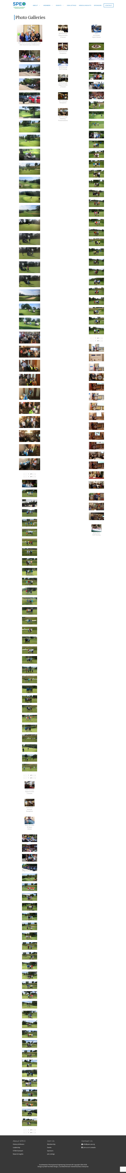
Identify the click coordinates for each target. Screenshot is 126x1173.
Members (46, 5)
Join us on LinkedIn (89, 1147)
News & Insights (85, 5)
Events (58, 5)
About (35, 5)
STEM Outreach (18, 1151)
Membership (51, 1144)
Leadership (16, 1147)
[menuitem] (36, 5)
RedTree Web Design (51, 1167)
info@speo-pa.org (89, 1144)
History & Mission (19, 1144)
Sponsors (97, 5)
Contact (108, 5)
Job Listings (71, 5)
